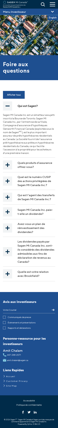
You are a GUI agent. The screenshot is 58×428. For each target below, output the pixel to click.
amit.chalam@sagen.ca (17, 360)
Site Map (11, 386)
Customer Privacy (17, 381)
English (53, 17)
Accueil (10, 376)
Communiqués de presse (19, 317)
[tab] (29, 106)
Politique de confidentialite (29, 405)
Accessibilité (29, 400)
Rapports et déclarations (19, 328)
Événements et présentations (22, 322)
